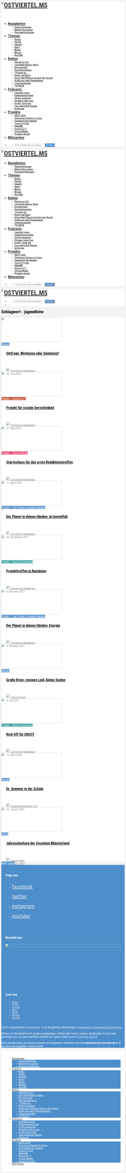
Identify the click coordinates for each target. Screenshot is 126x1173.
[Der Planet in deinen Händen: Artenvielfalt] (31, 504)
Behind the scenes (23, 30)
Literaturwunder (22, 83)
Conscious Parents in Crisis (28, 118)
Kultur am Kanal (22, 75)
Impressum (85, 1027)
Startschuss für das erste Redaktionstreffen (39, 462)
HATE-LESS (19, 115)
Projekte (14, 112)
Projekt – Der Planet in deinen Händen (23, 507)
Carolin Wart (17, 860)
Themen (14, 36)
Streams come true (23, 100)
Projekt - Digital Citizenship (17, 561)
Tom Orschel (18, 697)
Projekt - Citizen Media (14, 453)
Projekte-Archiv (22, 134)
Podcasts (15, 89)
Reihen (13, 59)
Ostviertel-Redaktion (22, 370)
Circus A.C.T (20, 129)
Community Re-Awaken (25, 121)
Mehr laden (8, 863)
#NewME (18, 126)
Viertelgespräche (23, 70)
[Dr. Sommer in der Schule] (31, 776)
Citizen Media (21, 131)
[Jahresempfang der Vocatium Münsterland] (31, 831)
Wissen (17, 52)
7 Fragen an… (21, 72)
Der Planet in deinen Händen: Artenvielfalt (37, 516)
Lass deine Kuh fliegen (25, 106)
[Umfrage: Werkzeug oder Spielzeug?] (31, 341)
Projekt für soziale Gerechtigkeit (30, 408)
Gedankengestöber (23, 95)
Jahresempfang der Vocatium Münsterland (37, 843)
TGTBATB (19, 86)
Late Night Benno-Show (26, 65)
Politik (17, 42)
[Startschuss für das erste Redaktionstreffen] (31, 449)
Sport (17, 47)
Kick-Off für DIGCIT (20, 734)
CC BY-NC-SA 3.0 (86, 1036)
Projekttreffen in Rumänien (26, 571)
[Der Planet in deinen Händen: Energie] (31, 613)
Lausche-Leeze (21, 93)
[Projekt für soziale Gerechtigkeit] (31, 395)
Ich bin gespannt (22, 98)
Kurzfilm (18, 55)
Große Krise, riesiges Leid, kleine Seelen (35, 680)
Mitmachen (16, 137)
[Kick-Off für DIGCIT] (31, 722)
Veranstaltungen (23, 27)
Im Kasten (19, 108)
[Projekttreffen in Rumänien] (31, 558)
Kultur (17, 39)
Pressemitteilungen (24, 32)
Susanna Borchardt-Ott (24, 806)
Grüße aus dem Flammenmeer (28, 80)
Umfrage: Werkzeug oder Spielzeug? (32, 353)
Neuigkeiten (16, 24)
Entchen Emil (20, 67)
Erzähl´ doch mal (22, 103)
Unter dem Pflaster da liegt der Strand (33, 78)
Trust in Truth (21, 123)
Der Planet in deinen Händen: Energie (33, 625)
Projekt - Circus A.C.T (13, 398)
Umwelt (18, 44)
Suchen (49, 145)
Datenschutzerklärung (108, 1027)
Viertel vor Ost (21, 62)
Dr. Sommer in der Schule (24, 789)
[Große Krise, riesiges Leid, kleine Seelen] (31, 667)
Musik (17, 50)
